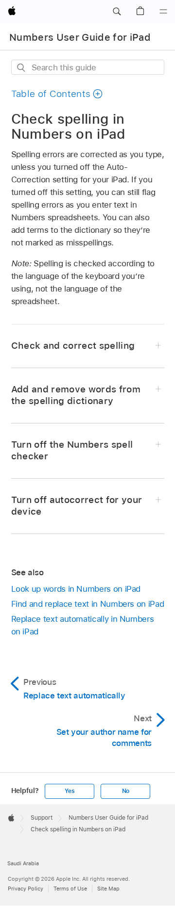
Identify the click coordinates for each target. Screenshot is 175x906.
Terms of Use (70, 888)
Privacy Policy (25, 888)
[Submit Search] (22, 68)
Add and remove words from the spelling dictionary (76, 395)
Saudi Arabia (23, 863)
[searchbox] (87, 67)
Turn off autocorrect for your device (76, 505)
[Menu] (163, 11)
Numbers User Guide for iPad (80, 37)
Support (41, 817)
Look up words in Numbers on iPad (76, 589)
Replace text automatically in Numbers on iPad (82, 625)
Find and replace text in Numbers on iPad (87, 604)
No (126, 791)
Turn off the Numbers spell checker (72, 450)
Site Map (108, 888)
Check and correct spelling (73, 345)
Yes (69, 791)
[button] (116, 11)
